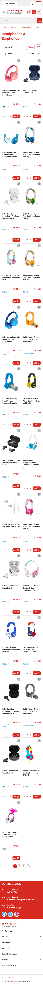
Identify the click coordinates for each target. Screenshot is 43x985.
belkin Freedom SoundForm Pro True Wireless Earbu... (10, 216)
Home (5, 27)
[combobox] (11, 53)
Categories (14, 27)
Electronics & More (26, 27)
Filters (30, 47)
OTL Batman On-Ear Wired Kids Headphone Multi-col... (31, 401)
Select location (9, 4)
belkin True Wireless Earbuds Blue (30, 92)
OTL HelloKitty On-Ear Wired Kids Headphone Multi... (11, 278)
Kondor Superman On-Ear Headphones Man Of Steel (31, 773)
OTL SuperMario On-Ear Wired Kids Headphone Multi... (31, 650)
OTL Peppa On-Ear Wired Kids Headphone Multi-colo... (11, 650)
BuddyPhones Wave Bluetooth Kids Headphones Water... (10, 154)
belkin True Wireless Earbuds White (10, 587)
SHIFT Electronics (30, 353)
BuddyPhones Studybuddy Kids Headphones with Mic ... (31, 464)
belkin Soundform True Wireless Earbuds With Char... (11, 463)
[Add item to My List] (18, 60)
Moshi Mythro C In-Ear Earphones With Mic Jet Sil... (11, 526)
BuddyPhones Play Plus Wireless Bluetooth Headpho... (10, 401)
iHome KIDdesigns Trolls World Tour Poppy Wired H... (9, 834)
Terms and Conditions (9, 978)
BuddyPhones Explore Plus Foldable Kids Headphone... (31, 339)
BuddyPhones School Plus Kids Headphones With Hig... (31, 154)
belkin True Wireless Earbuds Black (10, 772)
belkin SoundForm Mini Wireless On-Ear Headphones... (11, 93)
